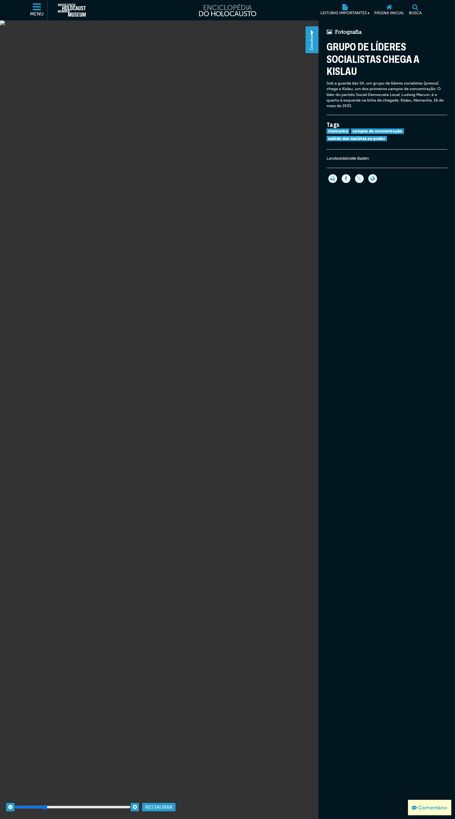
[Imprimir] (332, 178)
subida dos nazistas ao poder (356, 138)
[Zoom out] (10, 807)
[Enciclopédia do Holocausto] (227, 10)
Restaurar (158, 807)
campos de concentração (377, 131)
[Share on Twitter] (359, 178)
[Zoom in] (135, 807)
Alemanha (338, 131)
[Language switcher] (372, 178)
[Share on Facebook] (346, 178)
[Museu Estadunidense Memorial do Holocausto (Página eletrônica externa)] (72, 10)
